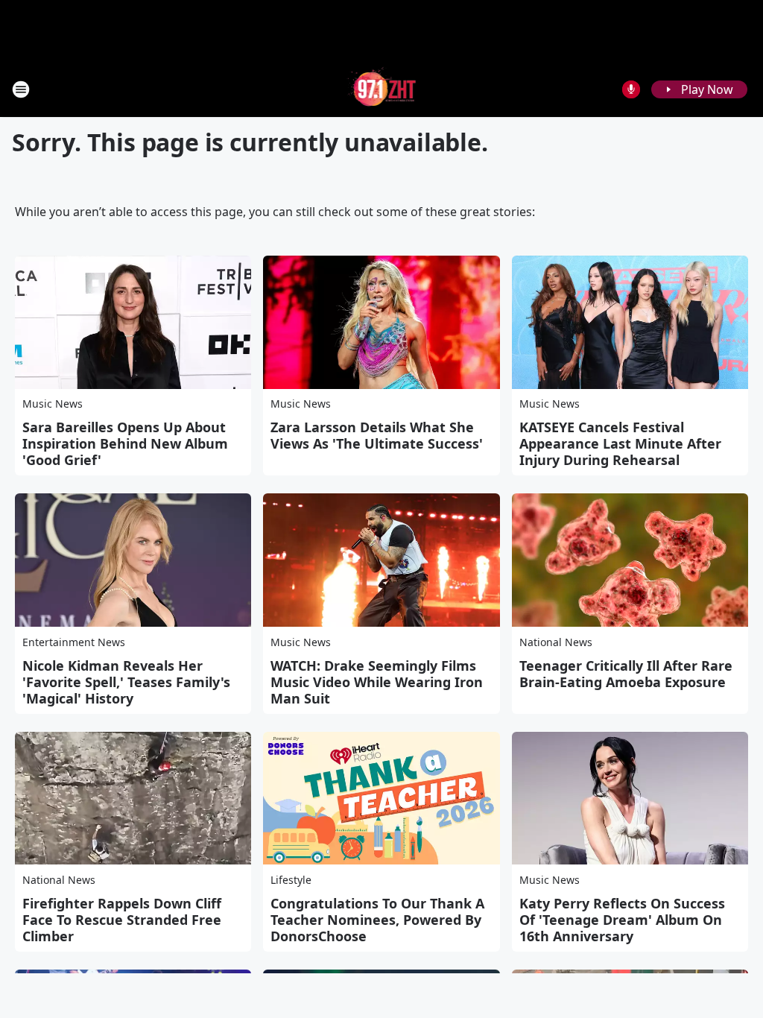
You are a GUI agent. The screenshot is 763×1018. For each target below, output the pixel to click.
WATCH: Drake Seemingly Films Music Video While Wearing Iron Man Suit (376, 681)
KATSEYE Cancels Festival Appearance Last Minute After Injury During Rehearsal (620, 443)
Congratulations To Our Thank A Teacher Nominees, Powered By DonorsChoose (377, 919)
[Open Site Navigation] (21, 89)
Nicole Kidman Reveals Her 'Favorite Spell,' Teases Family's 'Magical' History (126, 681)
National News (555, 642)
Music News (52, 403)
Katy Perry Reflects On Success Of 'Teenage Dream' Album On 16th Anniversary (622, 919)
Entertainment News (73, 642)
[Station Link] (382, 89)
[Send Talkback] (631, 89)
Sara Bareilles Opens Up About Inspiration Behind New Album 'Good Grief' (125, 443)
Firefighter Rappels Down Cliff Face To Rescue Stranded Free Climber (121, 919)
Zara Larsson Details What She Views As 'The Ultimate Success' (376, 435)
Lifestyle (290, 880)
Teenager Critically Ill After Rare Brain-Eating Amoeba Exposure (625, 673)
